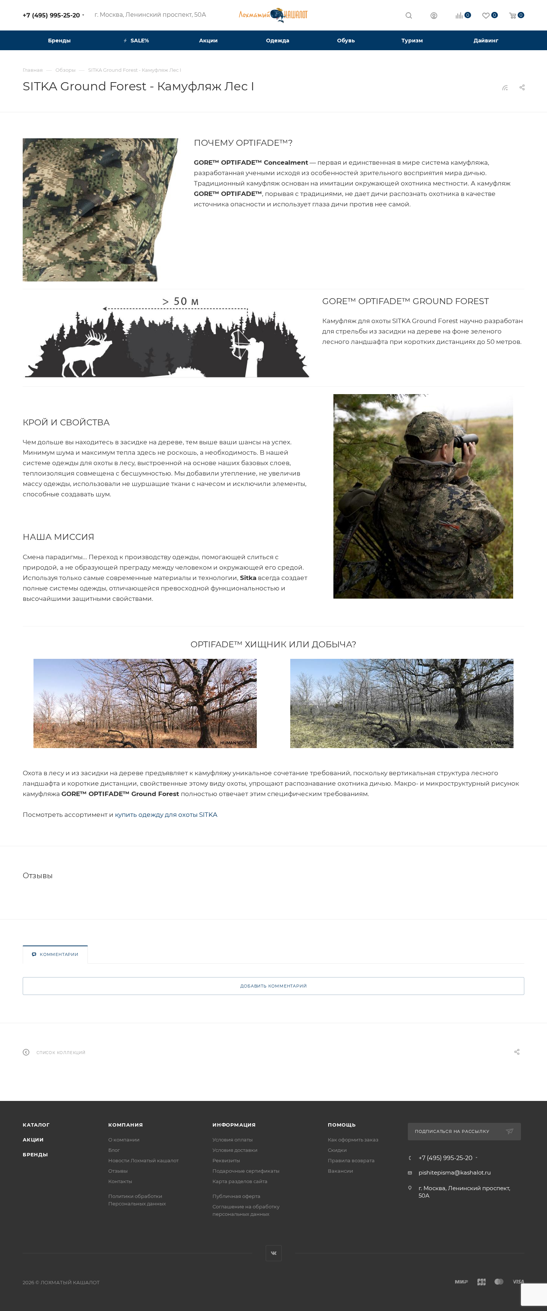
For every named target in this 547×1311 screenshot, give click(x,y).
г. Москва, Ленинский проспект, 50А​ (150, 14)
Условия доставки (234, 1150)
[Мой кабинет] (434, 16)
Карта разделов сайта (240, 1181)
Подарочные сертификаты (245, 1171)
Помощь (342, 1125)
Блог (114, 1150)
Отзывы (118, 1171)
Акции (33, 1140)
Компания (125, 1125)
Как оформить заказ (353, 1140)
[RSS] (505, 87)
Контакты (120, 1181)
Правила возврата (351, 1160)
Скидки (337, 1150)
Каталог (36, 1125)
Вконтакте (274, 1253)
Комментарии (59, 954)
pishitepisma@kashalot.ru (455, 1172)
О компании (124, 1140)
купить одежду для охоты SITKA (166, 814)
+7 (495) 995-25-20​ (51, 15)
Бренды (35, 1154)
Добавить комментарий (273, 986)
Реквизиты (226, 1160)
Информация (234, 1125)
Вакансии (340, 1171)
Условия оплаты (232, 1140)
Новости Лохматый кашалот (143, 1160)
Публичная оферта (236, 1196)
